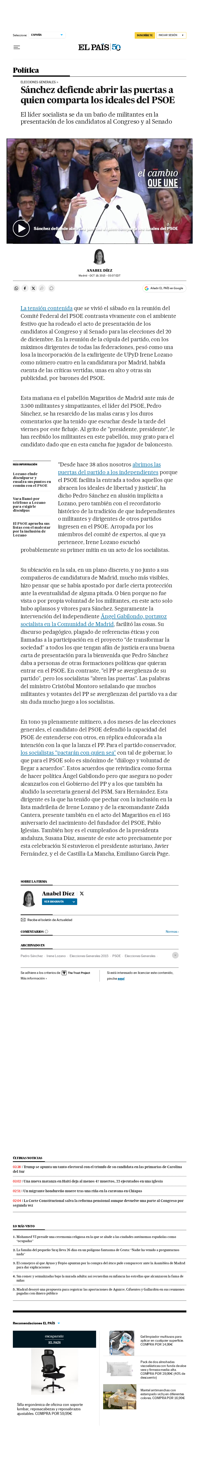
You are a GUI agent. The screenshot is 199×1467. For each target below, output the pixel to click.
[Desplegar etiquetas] (175, 955)
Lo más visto (24, 1226)
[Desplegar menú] (17, 47)
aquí (121, 978)
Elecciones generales (38, 82)
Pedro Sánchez (32, 956)
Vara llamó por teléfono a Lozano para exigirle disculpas (29, 504)
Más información (33, 978)
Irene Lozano (56, 956)
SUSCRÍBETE (145, 35)
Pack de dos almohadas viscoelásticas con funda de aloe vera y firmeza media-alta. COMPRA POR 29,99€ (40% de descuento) (163, 1369)
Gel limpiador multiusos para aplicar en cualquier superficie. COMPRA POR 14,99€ (162, 1340)
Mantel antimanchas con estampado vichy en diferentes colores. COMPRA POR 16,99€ (163, 1394)
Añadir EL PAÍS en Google (166, 288)
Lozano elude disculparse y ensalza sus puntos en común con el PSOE (32, 480)
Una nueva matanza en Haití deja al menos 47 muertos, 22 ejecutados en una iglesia (93, 1181)
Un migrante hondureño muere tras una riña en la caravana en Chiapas (82, 1191)
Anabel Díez (99, 270)
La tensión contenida (47, 308)
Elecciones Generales (140, 956)
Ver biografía (54, 901)
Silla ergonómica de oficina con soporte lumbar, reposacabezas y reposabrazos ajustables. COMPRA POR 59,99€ (50, 1409)
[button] (100, 190)
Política (26, 70)
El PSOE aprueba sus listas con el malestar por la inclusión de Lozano (32, 529)
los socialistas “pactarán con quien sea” (68, 752)
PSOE (116, 956)
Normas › (172, 931)
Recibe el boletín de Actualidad (49, 920)
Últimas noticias (27, 1158)
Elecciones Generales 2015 (89, 956)
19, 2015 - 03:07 (105, 275)
